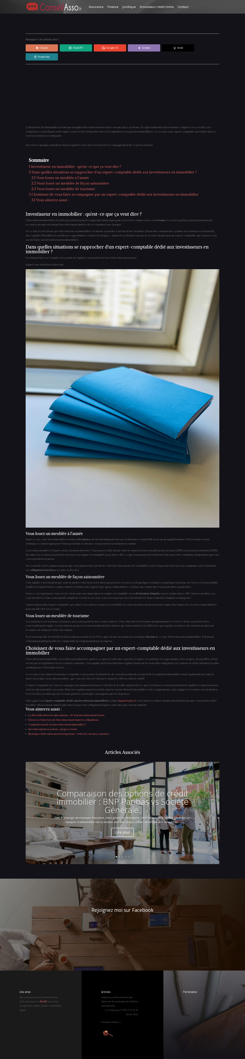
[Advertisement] (122, 95)
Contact (183, 7)
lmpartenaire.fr (127, 700)
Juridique (129, 7)
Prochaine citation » (111, 1022)
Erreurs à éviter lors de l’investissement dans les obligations (63, 719)
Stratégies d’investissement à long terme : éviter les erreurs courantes (68, 733)
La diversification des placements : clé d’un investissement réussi (66, 715)
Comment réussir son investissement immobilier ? (57, 724)
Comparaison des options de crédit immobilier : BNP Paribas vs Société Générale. (122, 801)
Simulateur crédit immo (157, 7)
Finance (112, 7)
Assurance (96, 7)
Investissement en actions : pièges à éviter (52, 729)
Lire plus (122, 832)
